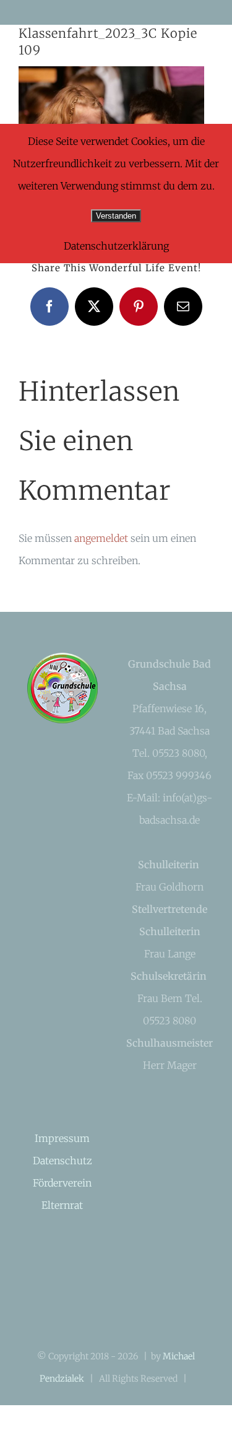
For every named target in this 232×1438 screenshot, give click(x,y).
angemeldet (101, 538)
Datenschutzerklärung (116, 246)
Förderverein (62, 1183)
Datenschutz (62, 1160)
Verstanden (116, 215)
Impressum (62, 1138)
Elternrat (62, 1205)
